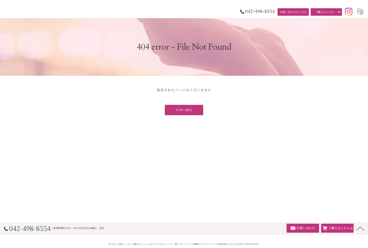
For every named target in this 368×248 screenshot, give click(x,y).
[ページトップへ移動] (360, 228)
